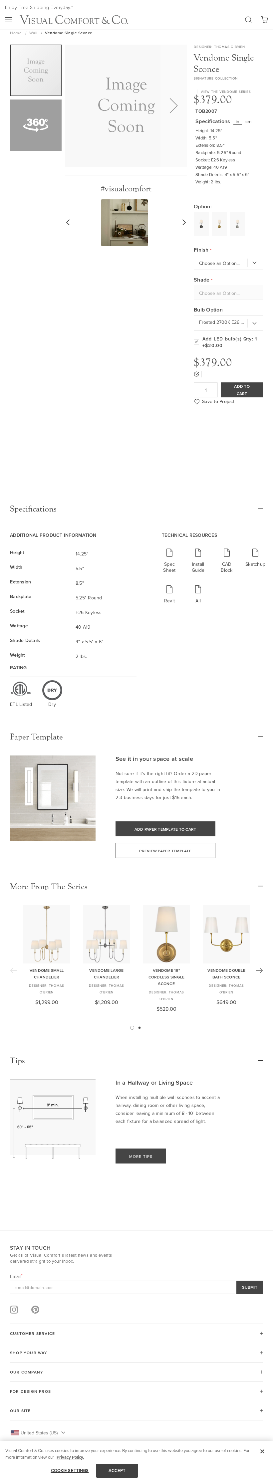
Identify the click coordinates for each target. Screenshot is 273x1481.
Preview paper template (165, 851)
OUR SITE (20, 1410)
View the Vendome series (226, 91)
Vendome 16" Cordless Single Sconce (166, 976)
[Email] (136, 1287)
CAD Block (226, 567)
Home (16, 33)
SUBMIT (249, 1287)
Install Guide (198, 567)
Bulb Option (208, 310)
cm (248, 121)
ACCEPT (117, 1470)
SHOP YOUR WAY (29, 1353)
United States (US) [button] (39, 1432)
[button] (173, 106)
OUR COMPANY (26, 1372)
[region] (136, 1461)
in (238, 121)
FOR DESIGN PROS (30, 1391)
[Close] (262, 1451)
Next (259, 970)
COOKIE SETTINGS (70, 1470)
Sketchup (255, 564)
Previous (13, 970)
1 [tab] (132, 1028)
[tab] (136, 509)
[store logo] (74, 20)
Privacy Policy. (70, 1457)
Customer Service (32, 1333)
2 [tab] (139, 1027)
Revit (169, 600)
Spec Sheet (169, 567)
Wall (34, 33)
